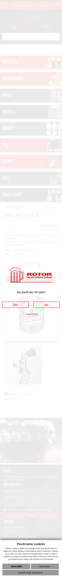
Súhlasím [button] (16, 566)
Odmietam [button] (44, 566)
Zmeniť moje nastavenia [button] (30, 572)
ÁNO (15, 305)
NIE (46, 305)
